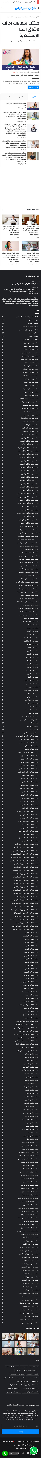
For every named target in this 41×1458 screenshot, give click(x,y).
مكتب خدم (33, 729)
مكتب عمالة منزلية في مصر (29, 1234)
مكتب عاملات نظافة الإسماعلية (28, 1155)
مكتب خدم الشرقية (32, 657)
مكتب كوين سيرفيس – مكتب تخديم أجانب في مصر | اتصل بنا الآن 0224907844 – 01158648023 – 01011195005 (30, 257)
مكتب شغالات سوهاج (31, 998)
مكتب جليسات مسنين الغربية (29, 562)
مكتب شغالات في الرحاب (16, 1385)
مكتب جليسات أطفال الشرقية (29, 470)
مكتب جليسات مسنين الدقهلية (29, 552)
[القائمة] (3, 8)
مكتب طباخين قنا (33, 1132)
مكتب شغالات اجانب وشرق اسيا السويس (25, 874)
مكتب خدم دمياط (32, 693)
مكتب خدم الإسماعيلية (31, 638)
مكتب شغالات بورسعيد (31, 988)
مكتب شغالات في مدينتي (13, 1392)
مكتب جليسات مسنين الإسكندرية (28, 536)
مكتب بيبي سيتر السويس (30, 372)
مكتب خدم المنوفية (32, 674)
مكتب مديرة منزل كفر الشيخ (29, 1319)
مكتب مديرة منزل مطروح (30, 1323)
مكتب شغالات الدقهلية (31, 952)
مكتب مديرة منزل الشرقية (30, 1270)
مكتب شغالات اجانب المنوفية (29, 805)
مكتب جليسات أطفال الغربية (29, 474)
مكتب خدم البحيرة (32, 644)
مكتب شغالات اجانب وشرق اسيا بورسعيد (25, 906)
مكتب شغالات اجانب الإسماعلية (28, 769)
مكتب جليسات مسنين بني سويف (28, 585)
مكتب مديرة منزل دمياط (30, 1306)
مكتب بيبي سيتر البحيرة (31, 362)
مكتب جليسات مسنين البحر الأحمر (27, 543)
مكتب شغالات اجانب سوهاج (29, 828)
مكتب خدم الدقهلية (32, 651)
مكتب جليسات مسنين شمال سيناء (27, 602)
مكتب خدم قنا (34, 706)
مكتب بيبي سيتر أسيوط (31, 346)
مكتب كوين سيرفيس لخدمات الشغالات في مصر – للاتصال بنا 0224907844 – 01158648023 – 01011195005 (31, 230)
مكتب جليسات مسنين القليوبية (28, 572)
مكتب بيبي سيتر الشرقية (30, 375)
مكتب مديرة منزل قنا (31, 1316)
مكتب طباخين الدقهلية (31, 1080)
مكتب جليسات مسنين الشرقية (28, 559)
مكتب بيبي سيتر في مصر (30, 421)
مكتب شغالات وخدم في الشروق (28, 1037)
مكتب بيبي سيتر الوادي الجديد (29, 398)
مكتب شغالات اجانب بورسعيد (29, 818)
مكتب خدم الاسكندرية (32, 1374)
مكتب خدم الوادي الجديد (30, 680)
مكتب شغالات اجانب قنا (30, 834)
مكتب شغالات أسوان (31, 746)
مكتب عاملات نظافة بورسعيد (29, 1205)
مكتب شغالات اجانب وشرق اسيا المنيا (26, 896)
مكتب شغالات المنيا (32, 978)
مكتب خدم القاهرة (32, 667)
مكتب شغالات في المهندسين (30, 1392)
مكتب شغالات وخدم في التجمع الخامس (26, 1028)
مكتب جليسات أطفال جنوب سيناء (27, 503)
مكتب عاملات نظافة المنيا (30, 1195)
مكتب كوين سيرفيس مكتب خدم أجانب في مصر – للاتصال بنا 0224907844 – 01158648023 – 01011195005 (10, 257)
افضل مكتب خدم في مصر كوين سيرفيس (24, 76)
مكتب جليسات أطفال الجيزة (29, 461)
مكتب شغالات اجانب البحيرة (29, 775)
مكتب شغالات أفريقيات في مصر (28, 752)
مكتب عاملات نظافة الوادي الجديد (28, 1198)
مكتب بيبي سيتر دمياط (31, 411)
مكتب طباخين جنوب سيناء (30, 1119)
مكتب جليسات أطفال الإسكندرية (28, 447)
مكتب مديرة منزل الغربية (30, 1273)
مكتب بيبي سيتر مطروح (30, 431)
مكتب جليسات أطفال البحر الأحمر (27, 454)
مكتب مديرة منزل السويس (29, 1267)
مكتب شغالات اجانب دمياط (29, 824)
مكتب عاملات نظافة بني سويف (28, 1201)
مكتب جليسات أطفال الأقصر (29, 444)
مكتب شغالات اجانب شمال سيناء (28, 831)
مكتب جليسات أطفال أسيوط (29, 441)
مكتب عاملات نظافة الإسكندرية (28, 1152)
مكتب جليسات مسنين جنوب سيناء (27, 592)
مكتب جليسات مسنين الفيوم (29, 565)
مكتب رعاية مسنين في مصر (29, 719)
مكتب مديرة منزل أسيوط (30, 1241)
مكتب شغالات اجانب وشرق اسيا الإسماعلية (24, 857)
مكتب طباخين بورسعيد (31, 1116)
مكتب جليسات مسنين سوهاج (29, 598)
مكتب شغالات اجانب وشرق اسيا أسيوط (25, 847)
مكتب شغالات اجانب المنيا (30, 808)
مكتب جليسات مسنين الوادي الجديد (27, 582)
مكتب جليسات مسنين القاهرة (29, 569)
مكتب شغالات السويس (31, 955)
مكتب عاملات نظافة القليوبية (29, 1188)
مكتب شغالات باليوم (22, 1381)
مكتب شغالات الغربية (31, 962)
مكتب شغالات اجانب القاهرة (29, 798)
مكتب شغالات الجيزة (31, 949)
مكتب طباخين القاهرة (31, 1096)
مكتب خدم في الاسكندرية (17, 1374)
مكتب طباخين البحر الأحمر (30, 1070)
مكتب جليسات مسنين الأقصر (29, 533)
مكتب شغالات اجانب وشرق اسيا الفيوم (26, 883)
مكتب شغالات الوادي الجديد (29, 982)
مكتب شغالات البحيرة (31, 946)
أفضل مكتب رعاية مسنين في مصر (27, 316)
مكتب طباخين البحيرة (31, 1073)
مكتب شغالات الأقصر (31, 933)
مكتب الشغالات (34, 1367)
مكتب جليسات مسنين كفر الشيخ (28, 608)
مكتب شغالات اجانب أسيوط (29, 759)
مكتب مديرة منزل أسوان (30, 1237)
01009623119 (19, 1448)
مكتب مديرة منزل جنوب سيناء (28, 1303)
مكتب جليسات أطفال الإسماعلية (28, 451)
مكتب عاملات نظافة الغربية (29, 1178)
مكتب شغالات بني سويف (30, 985)
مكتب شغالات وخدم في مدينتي (28, 1047)
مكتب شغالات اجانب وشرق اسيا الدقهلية (25, 870)
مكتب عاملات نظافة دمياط (30, 1211)
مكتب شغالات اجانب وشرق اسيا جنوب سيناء (24, 910)
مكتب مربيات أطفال (30, 733)
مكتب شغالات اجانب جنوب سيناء (28, 821)
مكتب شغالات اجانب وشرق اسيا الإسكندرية (24, 854)
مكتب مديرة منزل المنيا (31, 1290)
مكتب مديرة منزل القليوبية (30, 1283)
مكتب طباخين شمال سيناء (30, 1129)
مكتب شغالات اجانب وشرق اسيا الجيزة (26, 867)
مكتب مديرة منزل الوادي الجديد (28, 1293)
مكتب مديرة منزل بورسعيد (30, 1300)
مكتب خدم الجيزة (32, 647)
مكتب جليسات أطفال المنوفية (29, 487)
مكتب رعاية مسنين (9, 1377)
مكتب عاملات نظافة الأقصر (29, 1149)
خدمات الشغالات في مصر (30, 326)
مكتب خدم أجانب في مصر (30, 621)
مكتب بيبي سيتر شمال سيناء (29, 418)
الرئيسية (35, 17)
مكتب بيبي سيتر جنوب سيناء (29, 408)
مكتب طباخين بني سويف (30, 1113)
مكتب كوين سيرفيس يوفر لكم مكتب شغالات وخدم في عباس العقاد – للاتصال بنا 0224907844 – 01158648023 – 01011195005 (14, 144)
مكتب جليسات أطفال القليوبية (29, 484)
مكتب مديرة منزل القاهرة (30, 1280)
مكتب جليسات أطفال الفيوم (29, 477)
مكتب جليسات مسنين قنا (30, 605)
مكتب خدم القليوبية (32, 670)
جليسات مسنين (33, 320)
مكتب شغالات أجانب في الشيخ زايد (27, 736)
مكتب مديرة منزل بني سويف (29, 1296)
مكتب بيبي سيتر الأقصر (31, 349)
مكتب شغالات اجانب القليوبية (29, 801)
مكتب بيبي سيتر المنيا (31, 395)
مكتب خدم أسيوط (32, 628)
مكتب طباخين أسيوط (31, 1057)
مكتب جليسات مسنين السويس (28, 556)
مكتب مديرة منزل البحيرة (30, 1257)
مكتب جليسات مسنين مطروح (29, 611)
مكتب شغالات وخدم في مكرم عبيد (27, 1051)
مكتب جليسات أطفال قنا (30, 516)
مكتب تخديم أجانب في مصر (29, 434)
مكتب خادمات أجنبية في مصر (29, 615)
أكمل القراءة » (33, 87)
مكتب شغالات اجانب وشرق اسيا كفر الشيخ (24, 926)
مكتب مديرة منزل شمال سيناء (28, 1313)
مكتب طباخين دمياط (32, 1123)
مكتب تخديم (24, 1367)
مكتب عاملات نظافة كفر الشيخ (28, 1224)
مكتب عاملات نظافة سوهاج (29, 1214)
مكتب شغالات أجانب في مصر (29, 739)
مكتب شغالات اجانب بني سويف (28, 815)
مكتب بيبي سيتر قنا (32, 425)
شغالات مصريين (32, 726)
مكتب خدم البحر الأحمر (31, 641)
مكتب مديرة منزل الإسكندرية (29, 1247)
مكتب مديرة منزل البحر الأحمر (28, 1254)
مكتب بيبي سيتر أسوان (31, 343)
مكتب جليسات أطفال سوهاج (29, 510)
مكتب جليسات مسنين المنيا (29, 579)
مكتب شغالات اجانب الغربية (29, 792)
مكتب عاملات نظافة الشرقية (29, 1175)
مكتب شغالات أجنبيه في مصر (29, 742)
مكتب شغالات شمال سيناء (30, 1001)
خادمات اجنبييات (33, 323)
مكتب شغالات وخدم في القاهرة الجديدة (26, 1041)
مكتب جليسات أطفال (12, 1367)
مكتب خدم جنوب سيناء (31, 690)
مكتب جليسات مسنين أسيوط (29, 529)
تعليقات (7, 97)
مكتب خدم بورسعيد (32, 687)
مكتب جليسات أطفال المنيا (30, 490)
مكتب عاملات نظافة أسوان (30, 1142)
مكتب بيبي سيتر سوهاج (31, 415)
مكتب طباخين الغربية (31, 1090)
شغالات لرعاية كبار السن (30, 339)
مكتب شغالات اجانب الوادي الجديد (27, 811)
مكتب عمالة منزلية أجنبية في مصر (27, 1231)
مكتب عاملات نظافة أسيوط (29, 1146)
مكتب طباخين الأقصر (31, 1060)
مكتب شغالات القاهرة (31, 969)
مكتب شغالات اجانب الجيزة (29, 778)
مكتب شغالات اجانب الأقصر (29, 762)
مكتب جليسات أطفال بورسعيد (29, 500)
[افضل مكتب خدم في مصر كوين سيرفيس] (20, 59)
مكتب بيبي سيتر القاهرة (31, 385)
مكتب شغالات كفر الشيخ (30, 1014)
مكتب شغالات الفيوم (31, 965)
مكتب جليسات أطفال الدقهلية (29, 464)
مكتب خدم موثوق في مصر (29, 716)
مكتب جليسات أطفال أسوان (29, 438)
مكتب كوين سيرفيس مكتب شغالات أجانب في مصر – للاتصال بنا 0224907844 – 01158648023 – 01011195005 (14, 115)
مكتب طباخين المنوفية (31, 1103)
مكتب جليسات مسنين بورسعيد (28, 588)
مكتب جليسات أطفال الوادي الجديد (27, 493)
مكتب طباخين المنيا (32, 1106)
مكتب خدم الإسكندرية (31, 634)
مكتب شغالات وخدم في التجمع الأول (27, 1024)
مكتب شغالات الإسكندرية (30, 936)
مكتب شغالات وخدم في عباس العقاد (27, 1044)
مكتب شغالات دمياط (31, 995)
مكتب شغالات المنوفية (31, 975)
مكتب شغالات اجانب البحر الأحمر (28, 772)
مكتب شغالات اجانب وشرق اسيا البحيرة (25, 864)
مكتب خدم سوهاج (32, 697)
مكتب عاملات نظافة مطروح (29, 1227)
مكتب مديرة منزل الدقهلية (30, 1264)
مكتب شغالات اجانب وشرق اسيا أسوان (26, 844)
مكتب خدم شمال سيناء (31, 700)
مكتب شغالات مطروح (31, 1018)
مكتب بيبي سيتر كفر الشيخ (30, 428)
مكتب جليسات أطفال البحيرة (29, 457)
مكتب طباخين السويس (31, 1083)
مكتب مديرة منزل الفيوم (30, 1277)
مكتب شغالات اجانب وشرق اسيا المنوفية (25, 893)
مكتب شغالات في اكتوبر (32, 1385)
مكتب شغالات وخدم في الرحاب (28, 1031)
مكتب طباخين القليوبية (31, 1100)
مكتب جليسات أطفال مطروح (29, 523)
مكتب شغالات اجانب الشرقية (29, 788)
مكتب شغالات (34, 723)
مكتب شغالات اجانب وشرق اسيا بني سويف (24, 903)
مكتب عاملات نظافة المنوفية (29, 1191)
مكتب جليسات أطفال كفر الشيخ (28, 520)
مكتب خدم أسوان (32, 624)
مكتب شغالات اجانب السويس (29, 785)
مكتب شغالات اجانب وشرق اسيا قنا (27, 923)
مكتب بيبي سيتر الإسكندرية (29, 352)
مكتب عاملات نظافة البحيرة (29, 1162)
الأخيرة (21, 97)
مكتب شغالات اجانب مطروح (29, 841)
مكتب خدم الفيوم (32, 664)
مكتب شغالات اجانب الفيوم (29, 795)
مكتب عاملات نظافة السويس (29, 1172)
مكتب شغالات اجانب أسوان (29, 756)
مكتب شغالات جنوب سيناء (30, 992)
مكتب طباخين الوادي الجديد (29, 1109)
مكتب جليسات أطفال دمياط (29, 506)
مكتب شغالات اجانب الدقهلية (29, 782)
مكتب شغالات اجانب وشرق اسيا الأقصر (26, 851)
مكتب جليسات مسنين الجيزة (29, 549)
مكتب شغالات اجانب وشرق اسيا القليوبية (25, 890)
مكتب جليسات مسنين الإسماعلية (28, 539)
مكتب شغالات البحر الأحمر (30, 942)
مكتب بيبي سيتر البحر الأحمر (29, 359)
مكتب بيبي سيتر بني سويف (29, 402)
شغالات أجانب (33, 336)
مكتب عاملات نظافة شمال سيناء (28, 1218)
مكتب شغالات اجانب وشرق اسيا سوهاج (26, 916)
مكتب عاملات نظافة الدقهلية (29, 1168)
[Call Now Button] (5, 1453)
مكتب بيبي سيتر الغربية (31, 379)
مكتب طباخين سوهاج (31, 1126)
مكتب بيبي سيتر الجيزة (31, 366)
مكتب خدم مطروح (32, 713)
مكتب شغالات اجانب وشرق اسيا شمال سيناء (24, 919)
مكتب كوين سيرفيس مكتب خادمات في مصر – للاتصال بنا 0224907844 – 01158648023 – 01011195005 (10, 230)
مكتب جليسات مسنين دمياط (29, 595)
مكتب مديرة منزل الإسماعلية (29, 1250)
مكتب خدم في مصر (32, 703)
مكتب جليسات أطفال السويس (28, 467)
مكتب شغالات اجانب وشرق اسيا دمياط (26, 913)
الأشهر (34, 97)
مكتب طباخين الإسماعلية (30, 1067)
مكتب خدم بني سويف (31, 683)
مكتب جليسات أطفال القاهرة (29, 480)
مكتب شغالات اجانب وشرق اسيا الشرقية (25, 877)
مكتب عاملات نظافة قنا (31, 1221)
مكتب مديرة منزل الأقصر (30, 1244)
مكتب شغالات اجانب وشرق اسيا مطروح (25, 929)
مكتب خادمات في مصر (31, 618)
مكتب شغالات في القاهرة (13, 1388)
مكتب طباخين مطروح (31, 1139)
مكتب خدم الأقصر (32, 631)
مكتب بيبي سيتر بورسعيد (30, 405)
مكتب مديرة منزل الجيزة (30, 1260)
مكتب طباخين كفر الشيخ (30, 1136)
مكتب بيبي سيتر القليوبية (30, 388)
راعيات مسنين (33, 333)
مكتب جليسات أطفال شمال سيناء (27, 513)
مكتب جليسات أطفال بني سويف (28, 497)
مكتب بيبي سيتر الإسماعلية (29, 356)
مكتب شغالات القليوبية (31, 972)
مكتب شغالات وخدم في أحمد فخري (27, 1021)
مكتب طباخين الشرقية (31, 1087)
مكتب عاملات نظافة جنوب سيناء (28, 1208)
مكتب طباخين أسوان (31, 1054)
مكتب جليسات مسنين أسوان (29, 526)
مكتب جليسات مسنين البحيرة (29, 546)
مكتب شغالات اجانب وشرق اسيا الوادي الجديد (24, 900)
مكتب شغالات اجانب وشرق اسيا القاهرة (25, 887)
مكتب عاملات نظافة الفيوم (30, 1182)
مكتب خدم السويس (32, 654)
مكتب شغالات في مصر (31, 1008)
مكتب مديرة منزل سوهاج (30, 1309)
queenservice (34, 72)
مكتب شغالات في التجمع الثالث (28, 1005)
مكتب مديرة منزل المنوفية (30, 1286)
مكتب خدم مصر (21, 1377)
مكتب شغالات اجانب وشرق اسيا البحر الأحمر (24, 860)
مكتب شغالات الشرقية (31, 959)
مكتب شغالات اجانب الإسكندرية (28, 765)
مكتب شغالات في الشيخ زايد (30, 1388)
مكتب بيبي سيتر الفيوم (31, 382)
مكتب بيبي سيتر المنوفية (30, 392)
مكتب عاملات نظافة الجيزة (30, 1165)
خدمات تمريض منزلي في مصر (28, 329)
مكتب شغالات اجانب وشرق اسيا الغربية (26, 880)
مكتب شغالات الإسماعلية (30, 939)
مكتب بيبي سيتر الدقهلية (30, 369)
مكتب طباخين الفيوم (32, 1093)
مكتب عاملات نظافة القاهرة (29, 1185)
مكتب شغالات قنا (33, 1011)
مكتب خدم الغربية (32, 660)
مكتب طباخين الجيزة (31, 1077)
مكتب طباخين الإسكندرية (30, 1064)
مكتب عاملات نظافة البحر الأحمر (28, 1159)
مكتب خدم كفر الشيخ (31, 710)
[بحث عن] (38, 8)
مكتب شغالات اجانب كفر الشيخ (28, 837)
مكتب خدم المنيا (33, 677)
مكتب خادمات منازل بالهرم (31, 1370)
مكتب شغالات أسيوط (31, 749)
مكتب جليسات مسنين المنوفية (28, 575)
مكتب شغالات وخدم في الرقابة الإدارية (26, 1034)
